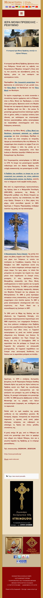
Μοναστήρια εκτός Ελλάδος (22, 583)
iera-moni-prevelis (18, 476)
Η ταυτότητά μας (14, 585)
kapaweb (17, 589)
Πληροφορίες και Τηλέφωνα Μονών (22, 580)
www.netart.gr (32, 589)
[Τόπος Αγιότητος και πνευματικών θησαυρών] (21, 3)
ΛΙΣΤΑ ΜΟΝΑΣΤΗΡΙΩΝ (22, 578)
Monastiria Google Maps (21, 576)
